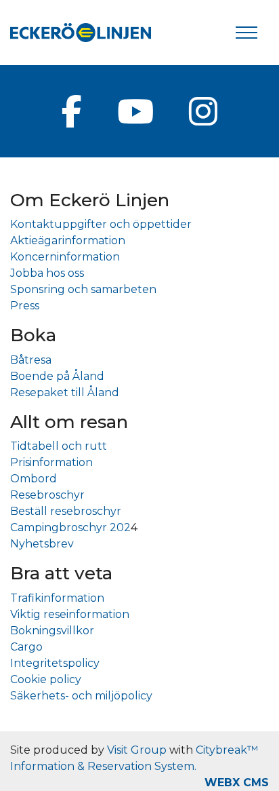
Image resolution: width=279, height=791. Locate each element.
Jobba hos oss (47, 273)
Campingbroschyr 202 (70, 527)
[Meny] (246, 32)
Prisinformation (51, 462)
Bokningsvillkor (52, 630)
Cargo (26, 646)
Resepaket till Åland (64, 392)
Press (24, 305)
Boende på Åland (57, 376)
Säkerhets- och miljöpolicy (81, 695)
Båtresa (30, 359)
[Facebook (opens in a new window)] (71, 111)
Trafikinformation (57, 598)
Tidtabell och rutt (58, 446)
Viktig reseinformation (69, 614)
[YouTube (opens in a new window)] (135, 111)
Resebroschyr (47, 494)
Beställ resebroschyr (65, 511)
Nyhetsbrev (42, 543)
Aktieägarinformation (67, 240)
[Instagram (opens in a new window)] (203, 111)
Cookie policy (45, 679)
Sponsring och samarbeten (83, 289)
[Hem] (80, 33)
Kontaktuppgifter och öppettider (101, 224)
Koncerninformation (65, 256)
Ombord (33, 478)
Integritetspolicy (55, 663)
